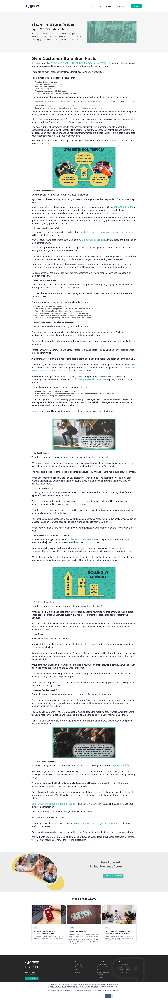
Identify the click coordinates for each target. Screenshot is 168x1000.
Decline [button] (116, 996)
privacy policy (123, 972)
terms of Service (124, 969)
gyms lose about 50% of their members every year (79, 63)
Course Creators (102, 964)
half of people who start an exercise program (109, 232)
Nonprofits (100, 974)
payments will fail (120, 765)
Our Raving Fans (102, 977)
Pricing (77, 969)
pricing (99, 6)
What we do (109, 6)
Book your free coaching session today (53, 803)
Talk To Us (136, 6)
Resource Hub (123, 964)
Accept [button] (108, 996)
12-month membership (82, 539)
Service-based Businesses (105, 967)
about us (78, 964)
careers (77, 972)
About (91, 6)
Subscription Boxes (103, 972)
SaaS (98, 969)
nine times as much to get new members (97, 823)
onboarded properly (95, 239)
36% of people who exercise (90, 379)
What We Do (79, 967)
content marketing (123, 207)
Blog (120, 967)
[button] (122, 6)
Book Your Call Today (113, 876)
